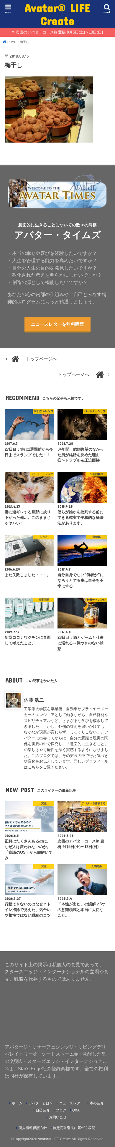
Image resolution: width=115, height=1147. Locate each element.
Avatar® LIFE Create (57, 14)
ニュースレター (71, 1103)
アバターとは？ (40, 1103)
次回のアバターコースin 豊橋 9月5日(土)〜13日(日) (59, 32)
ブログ (61, 1110)
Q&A (76, 1110)
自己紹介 (43, 1110)
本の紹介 (97, 1103)
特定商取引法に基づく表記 (74, 1128)
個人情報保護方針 (33, 1128)
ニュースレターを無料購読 (57, 324)
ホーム (17, 1103)
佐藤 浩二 (34, 700)
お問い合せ (58, 1117)
